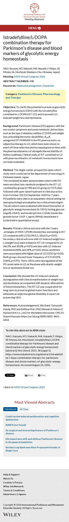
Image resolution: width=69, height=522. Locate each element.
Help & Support (11, 474)
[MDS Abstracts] (34, 19)
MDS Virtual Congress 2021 (29, 76)
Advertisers (9, 494)
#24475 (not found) (16, 425)
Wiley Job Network (13, 486)
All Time (24, 409)
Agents (22, 494)
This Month (10, 409)
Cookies (7, 482)
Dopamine (48, 85)
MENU (33, 28)
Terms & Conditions (14, 490)
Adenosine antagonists (29, 85)
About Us (8, 478)
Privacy (18, 482)
